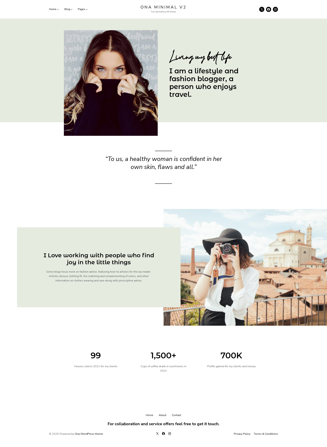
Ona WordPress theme (89, 434)
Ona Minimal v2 (163, 7)
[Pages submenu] (87, 9)
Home (149, 415)
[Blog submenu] (72, 9)
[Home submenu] (58, 9)
